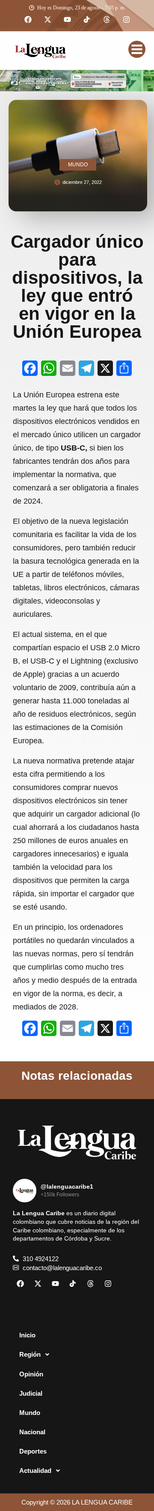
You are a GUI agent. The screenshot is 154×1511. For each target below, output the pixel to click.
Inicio (27, 1335)
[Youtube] (67, 19)
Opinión (31, 1374)
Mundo (29, 1412)
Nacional (32, 1432)
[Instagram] (126, 19)
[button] (77, 1354)
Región (30, 1354)
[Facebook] (28, 19)
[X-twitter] (47, 19)
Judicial (30, 1393)
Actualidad (35, 1470)
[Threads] (106, 19)
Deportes (33, 1451)
